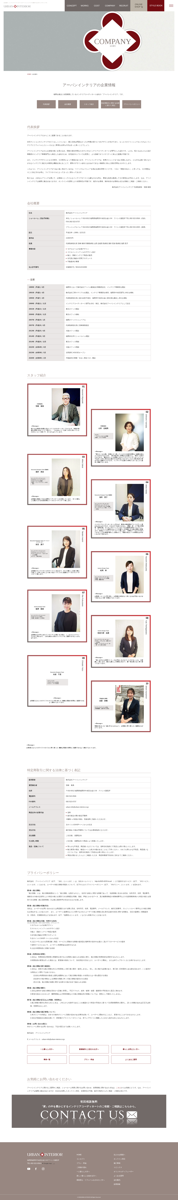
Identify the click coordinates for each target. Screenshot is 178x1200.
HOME (29, 74)
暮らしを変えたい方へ (131, 1049)
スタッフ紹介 (89, 104)
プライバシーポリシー (132, 104)
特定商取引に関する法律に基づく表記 (110, 104)
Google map (48, 1163)
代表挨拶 (46, 104)
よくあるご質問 (131, 1059)
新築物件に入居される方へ (89, 1049)
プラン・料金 (89, 1059)
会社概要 (67, 104)
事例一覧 (47, 1059)
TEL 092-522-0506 (34, 1163)
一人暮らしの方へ (47, 1049)
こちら (118, 1088)
